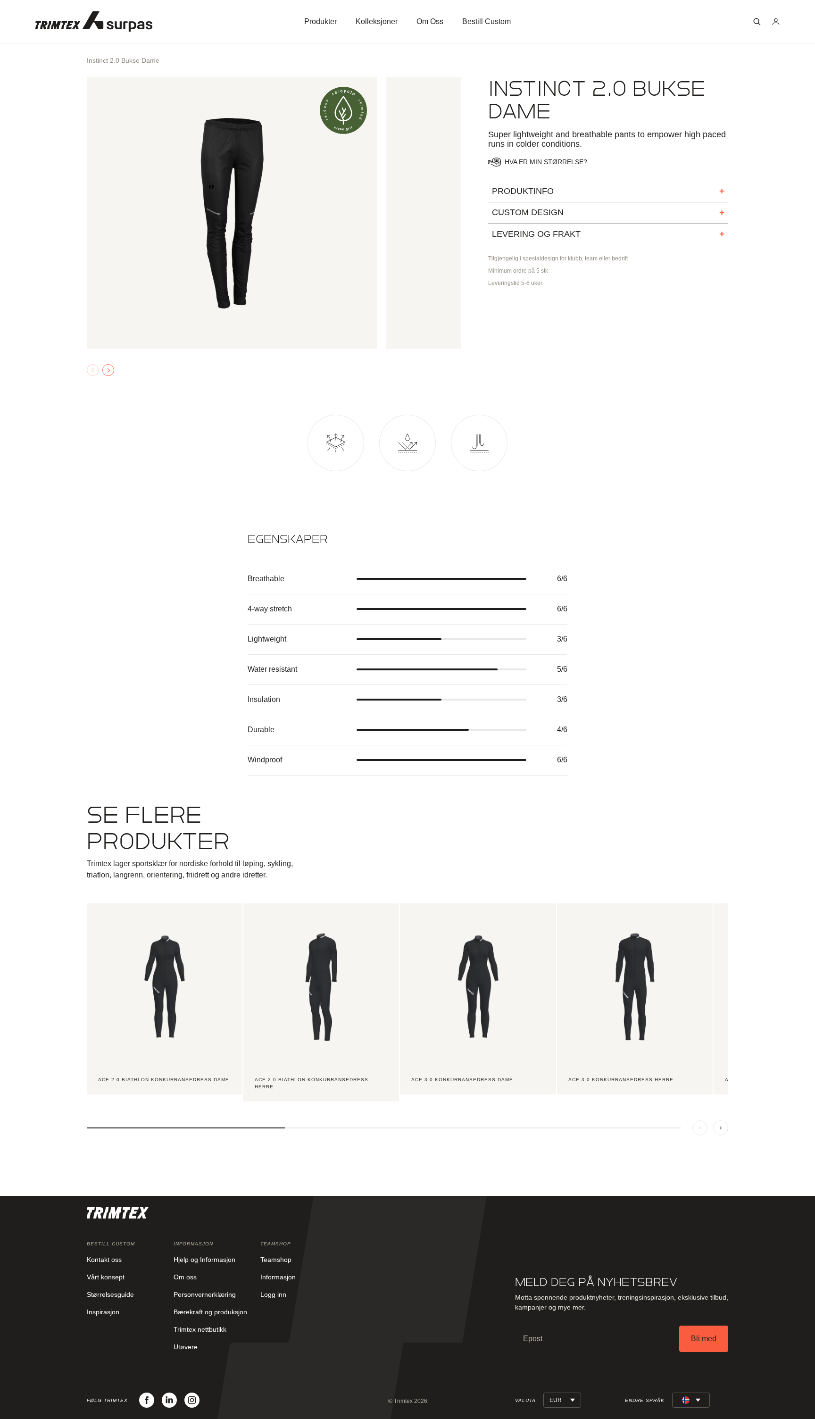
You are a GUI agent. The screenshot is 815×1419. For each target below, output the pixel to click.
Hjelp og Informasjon (204, 1259)
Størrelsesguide (110, 1294)
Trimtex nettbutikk (200, 1329)
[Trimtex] (93, 21)
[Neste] (720, 1127)
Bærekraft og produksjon (210, 1312)
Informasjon (278, 1277)
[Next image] (108, 370)
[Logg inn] (776, 21)
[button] (757, 21)
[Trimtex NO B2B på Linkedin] (169, 1400)
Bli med (703, 1339)
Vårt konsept (106, 1277)
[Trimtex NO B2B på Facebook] (146, 1400)
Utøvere (186, 1347)
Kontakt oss (104, 1259)
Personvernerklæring (205, 1294)
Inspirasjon (103, 1312)
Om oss (185, 1277)
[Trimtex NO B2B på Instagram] (192, 1400)
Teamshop (275, 1259)
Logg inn (273, 1294)
